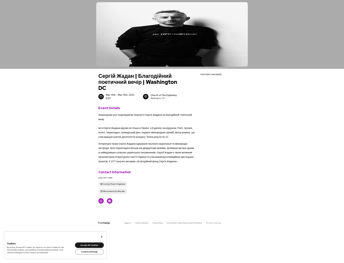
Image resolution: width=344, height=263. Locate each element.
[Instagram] (101, 201)
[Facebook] (109, 201)
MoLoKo (114, 191)
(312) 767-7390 (105, 178)
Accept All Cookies (89, 245)
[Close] (102, 237)
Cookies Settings (89, 252)
